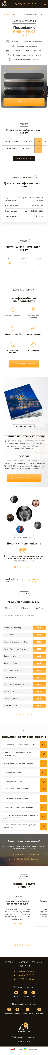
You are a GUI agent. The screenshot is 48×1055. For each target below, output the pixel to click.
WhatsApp (25, 996)
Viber (33, 996)
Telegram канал (27, 1013)
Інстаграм (39, 1013)
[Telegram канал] (27, 1009)
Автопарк (24, 962)
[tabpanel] (24, 555)
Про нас (36, 962)
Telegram (16, 996)
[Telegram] (16, 992)
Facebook (9, 1013)
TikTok (17, 1013)
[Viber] (33, 992)
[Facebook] (9, 1009)
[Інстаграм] (39, 1009)
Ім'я (4, 72)
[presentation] (11, 567)
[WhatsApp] (25, 992)
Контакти (25, 966)
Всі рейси (9, 962)
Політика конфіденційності (24, 1037)
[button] (45, 4)
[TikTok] (17, 1009)
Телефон (7, 80)
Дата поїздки (8, 89)
